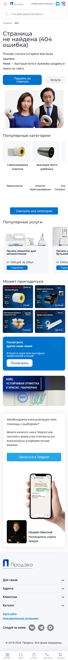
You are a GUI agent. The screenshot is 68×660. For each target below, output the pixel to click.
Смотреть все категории (34, 211)
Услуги (55, 80)
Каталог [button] (8, 605)
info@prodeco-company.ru (42, 4)
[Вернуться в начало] (17, 4)
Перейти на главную (22, 80)
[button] (5, 4)
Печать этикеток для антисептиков (21, 252)
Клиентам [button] (10, 597)
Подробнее (17, 267)
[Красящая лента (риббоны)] (46, 152)
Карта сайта (9, 613)
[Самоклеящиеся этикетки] (16, 152)
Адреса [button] (8, 588)
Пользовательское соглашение (20, 618)
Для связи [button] (10, 580)
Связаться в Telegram (34, 457)
